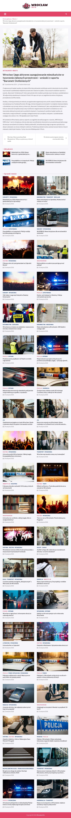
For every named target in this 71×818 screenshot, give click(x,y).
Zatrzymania (12, 229)
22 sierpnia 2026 (43, 586)
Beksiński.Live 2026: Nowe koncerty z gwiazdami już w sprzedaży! (20, 154)
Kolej (4, 579)
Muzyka (11, 547)
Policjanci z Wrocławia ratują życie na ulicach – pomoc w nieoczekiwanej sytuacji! (52, 676)
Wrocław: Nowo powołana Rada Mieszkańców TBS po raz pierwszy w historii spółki (20, 139)
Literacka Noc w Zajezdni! (11, 645)
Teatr (44, 483)
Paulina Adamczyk (24, 84)
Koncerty (6, 197)
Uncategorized (41, 261)
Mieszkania (49, 324)
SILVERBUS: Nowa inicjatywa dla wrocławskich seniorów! (56, 161)
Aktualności (7, 70)
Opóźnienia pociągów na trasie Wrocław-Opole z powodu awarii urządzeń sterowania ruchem (18, 423)
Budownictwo (41, 197)
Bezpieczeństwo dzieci (10, 768)
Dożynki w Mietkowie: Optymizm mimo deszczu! (52, 645)
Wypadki (10, 356)
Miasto (15, 70)
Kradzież (39, 736)
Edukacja (40, 579)
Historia (5, 736)
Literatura (6, 643)
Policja (5, 229)
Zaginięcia (46, 388)
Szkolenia (15, 324)
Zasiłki (44, 547)
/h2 (4, 420)
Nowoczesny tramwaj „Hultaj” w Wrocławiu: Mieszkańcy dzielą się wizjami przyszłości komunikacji (51, 772)
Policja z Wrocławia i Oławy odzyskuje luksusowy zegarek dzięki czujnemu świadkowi (52, 740)
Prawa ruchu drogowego (26, 768)
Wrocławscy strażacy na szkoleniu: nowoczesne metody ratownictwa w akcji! (18, 328)
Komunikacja (41, 800)
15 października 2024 (10, 84)
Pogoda (5, 611)
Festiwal (5, 547)
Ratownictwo (7, 324)
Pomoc (45, 673)
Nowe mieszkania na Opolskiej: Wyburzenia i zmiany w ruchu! (55, 153)
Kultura (5, 261)
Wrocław (57, 197)
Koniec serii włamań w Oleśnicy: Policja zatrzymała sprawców (49, 296)
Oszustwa (14, 483)
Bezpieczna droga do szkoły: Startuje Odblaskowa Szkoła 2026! (15, 772)
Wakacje (5, 705)
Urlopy (39, 547)
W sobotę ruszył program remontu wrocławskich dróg (54, 138)
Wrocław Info (41, 815)
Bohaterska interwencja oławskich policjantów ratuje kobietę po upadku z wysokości (18, 391)
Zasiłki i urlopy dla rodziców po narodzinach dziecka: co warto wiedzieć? (51, 550)
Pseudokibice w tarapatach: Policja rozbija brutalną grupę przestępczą (23, 162)
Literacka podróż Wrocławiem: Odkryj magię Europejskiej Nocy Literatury (17, 455)
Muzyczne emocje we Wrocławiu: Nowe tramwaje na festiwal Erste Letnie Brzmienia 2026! (51, 424)
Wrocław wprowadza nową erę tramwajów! (51, 454)
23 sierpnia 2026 (43, 490)
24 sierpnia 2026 (43, 395)
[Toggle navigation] (5, 14)
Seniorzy (40, 229)
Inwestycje (6, 483)
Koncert (5, 292)
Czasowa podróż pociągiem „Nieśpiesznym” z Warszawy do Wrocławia (17, 582)
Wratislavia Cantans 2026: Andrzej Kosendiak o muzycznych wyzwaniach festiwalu (18, 550)
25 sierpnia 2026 (9, 204)
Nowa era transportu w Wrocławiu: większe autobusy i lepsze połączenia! (51, 803)
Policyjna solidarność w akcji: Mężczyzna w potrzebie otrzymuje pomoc (16, 676)
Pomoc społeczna (14, 673)
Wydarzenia (13, 197)
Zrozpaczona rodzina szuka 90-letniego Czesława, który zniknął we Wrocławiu (50, 391)
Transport (49, 197)
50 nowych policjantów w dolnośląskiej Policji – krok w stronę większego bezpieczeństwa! (18, 803)
